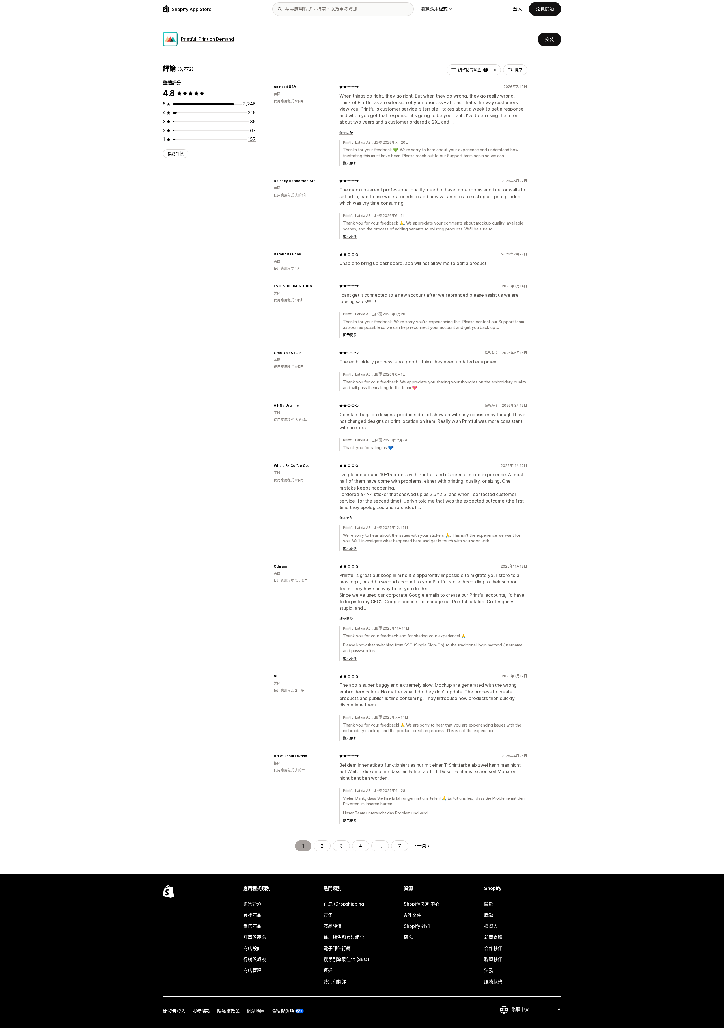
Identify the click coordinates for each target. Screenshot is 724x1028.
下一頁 (419, 845)
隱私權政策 (228, 1011)
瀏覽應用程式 (434, 9)
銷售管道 (252, 904)
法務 (488, 970)
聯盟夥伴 (493, 959)
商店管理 (252, 970)
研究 (408, 937)
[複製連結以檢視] (299, 87)
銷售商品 (252, 926)
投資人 (491, 926)
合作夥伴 (493, 948)
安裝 (549, 39)
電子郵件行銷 (337, 948)
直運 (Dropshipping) (345, 904)
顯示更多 (346, 132)
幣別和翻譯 (335, 981)
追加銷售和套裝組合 (344, 937)
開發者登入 (174, 1011)
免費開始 (545, 9)
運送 (328, 970)
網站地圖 (256, 1011)
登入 (517, 9)
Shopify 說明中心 (421, 904)
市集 (328, 915)
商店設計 (252, 948)
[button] (494, 70)
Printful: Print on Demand (207, 39)
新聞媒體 (493, 937)
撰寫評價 (176, 153)
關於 (488, 904)
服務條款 (201, 1011)
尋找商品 (252, 915)
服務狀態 (493, 981)
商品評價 (333, 926)
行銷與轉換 (254, 959)
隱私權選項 (283, 1011)
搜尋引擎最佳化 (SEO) (346, 959)
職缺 (488, 915)
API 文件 (412, 915)
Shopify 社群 (417, 926)
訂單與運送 (254, 937)
